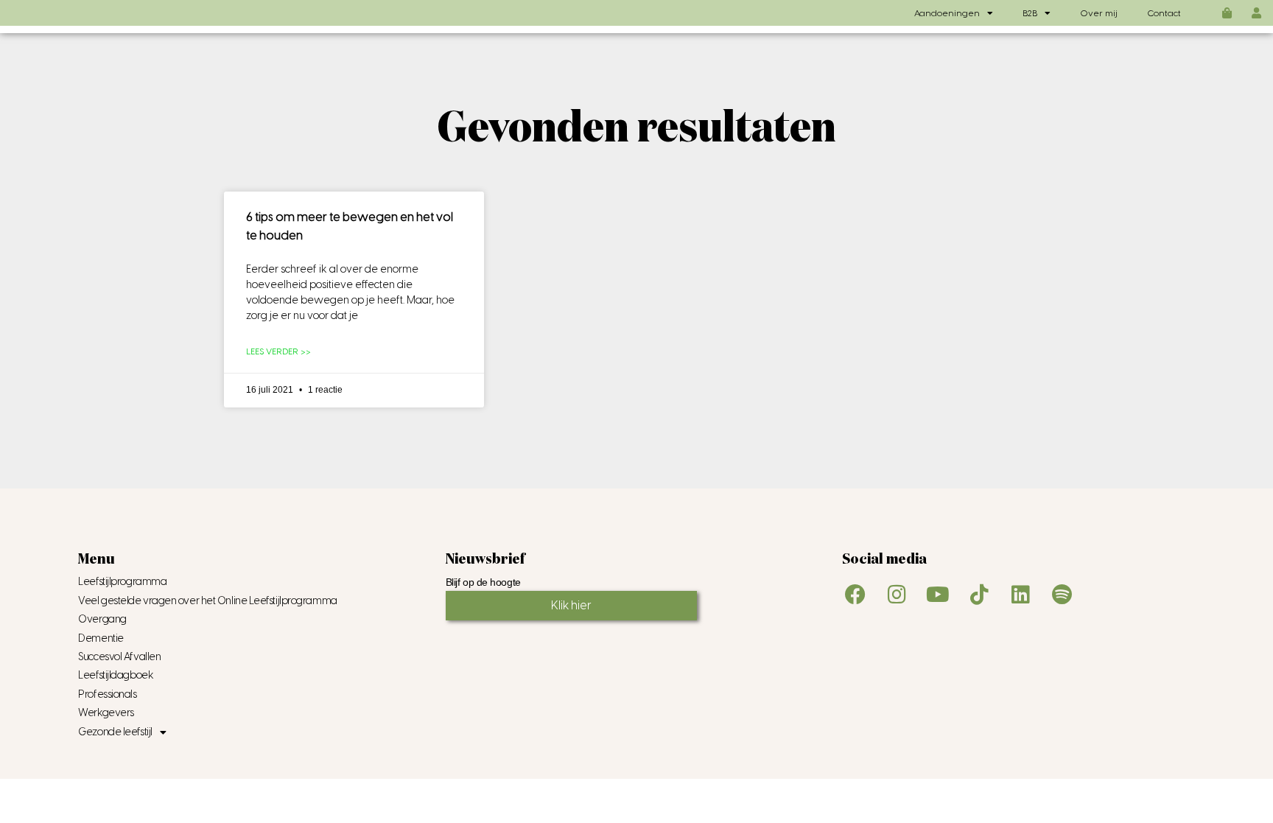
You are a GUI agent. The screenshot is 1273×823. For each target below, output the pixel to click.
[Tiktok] (979, 594)
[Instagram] (896, 594)
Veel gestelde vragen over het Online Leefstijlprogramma (207, 601)
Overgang (102, 619)
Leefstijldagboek (115, 675)
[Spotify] (1061, 594)
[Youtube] (937, 594)
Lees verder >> (278, 351)
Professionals (107, 694)
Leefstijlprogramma (122, 581)
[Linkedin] (1020, 594)
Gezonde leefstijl (115, 732)
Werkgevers (106, 713)
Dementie (100, 638)
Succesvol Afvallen (119, 657)
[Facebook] (855, 594)
